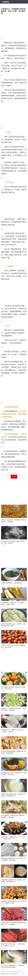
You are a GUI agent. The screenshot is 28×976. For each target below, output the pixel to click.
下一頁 (14, 476)
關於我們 (3, 973)
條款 (11, 973)
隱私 (14, 973)
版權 (16, 973)
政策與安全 (7, 973)
